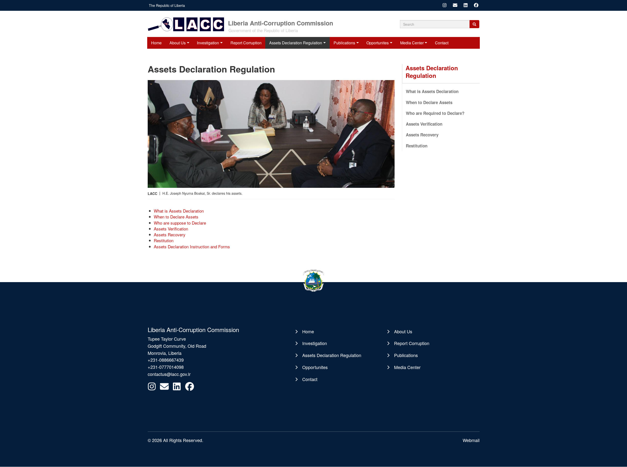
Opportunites (377, 43)
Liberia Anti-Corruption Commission (280, 23)
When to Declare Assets (176, 217)
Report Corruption (246, 43)
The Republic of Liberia (167, 5)
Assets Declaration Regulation (295, 43)
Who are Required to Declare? (435, 113)
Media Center (412, 43)
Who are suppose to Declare (180, 223)
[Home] (187, 24)
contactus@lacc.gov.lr (169, 374)
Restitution (163, 240)
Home (156, 43)
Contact (441, 43)
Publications (344, 43)
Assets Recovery (169, 234)
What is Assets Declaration (179, 211)
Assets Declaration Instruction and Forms (192, 246)
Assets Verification (171, 229)
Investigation (208, 43)
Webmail (471, 440)
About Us (177, 43)
